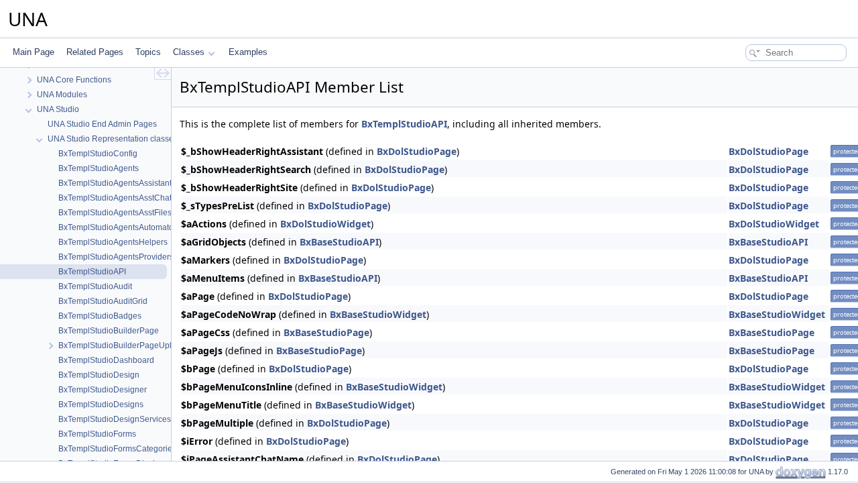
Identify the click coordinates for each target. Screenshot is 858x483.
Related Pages (94, 52)
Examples (248, 52)
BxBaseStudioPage (326, 332)
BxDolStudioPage (416, 151)
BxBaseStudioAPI (339, 241)
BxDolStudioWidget (325, 223)
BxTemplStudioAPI (404, 123)
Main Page (33, 52)
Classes (188, 52)
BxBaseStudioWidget (378, 314)
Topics (148, 52)
